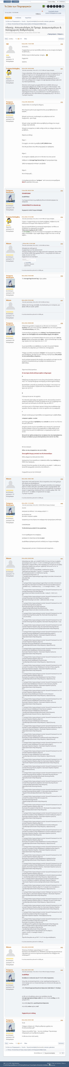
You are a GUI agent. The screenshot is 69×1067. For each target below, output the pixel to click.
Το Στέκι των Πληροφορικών (17, 6)
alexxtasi (46, 21)
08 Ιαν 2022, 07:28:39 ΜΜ (28, 275)
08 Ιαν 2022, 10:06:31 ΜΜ (28, 478)
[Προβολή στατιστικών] (52, 1065)
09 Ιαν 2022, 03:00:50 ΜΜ (28, 558)
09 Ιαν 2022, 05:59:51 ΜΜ (28, 1020)
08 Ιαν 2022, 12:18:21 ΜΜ (29, 243)
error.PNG (28, 262)
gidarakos (51, 21)
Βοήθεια (49, 1063)
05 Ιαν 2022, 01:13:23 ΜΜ (28, 217)
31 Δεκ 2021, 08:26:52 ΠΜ (28, 102)
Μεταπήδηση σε (38, 1053)
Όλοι (25, 39)
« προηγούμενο (52, 34)
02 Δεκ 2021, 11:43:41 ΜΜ (28, 43)
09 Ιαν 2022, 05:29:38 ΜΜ (28, 947)
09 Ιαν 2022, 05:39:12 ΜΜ (28, 970)
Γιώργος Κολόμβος (13, 69)
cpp (7, 44)
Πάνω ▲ (64, 1063)
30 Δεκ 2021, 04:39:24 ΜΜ (28, 68)
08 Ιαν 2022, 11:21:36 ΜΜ (28, 503)
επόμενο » (60, 34)
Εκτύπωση (61, 38)
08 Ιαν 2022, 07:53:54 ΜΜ (28, 300)
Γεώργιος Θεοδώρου (10, 103)
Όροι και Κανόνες (56, 1063)
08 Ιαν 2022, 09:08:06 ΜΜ (28, 323)
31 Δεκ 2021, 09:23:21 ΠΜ (28, 190)
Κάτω (6, 38)
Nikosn (8, 244)
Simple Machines (15, 1063)
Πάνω (6, 1043)
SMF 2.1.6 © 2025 (7, 1063)
